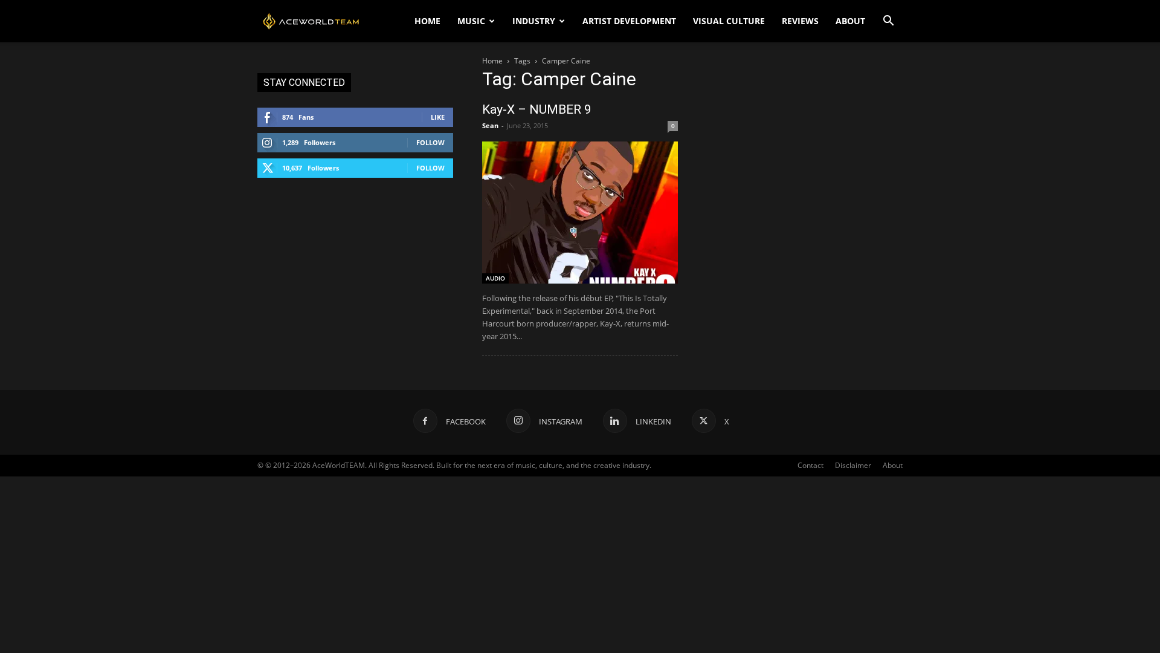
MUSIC (471, 21)
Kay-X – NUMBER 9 (536, 109)
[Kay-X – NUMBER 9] (580, 212)
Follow (430, 142)
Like (438, 117)
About (893, 465)
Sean (490, 125)
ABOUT (850, 21)
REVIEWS (800, 21)
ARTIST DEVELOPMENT (629, 21)
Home (492, 61)
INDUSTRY (533, 21)
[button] (888, 22)
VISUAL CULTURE (729, 21)
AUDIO (495, 278)
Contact (810, 465)
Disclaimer (853, 465)
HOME (427, 21)
